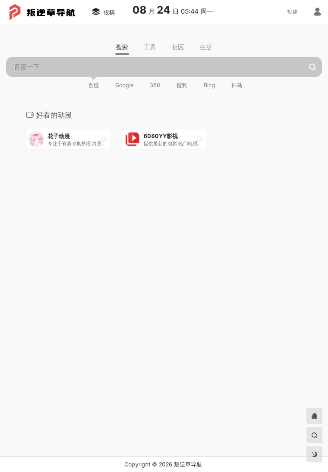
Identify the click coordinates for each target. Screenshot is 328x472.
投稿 (292, 11)
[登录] (317, 13)
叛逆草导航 (188, 464)
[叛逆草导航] (40, 11)
